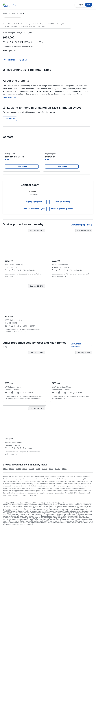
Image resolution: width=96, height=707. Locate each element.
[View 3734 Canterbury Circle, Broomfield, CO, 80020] (71, 365)
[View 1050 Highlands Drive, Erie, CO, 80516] (24, 298)
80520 (24, 468)
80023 (31, 468)
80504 (38, 468)
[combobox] (48, 193)
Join (88, 5)
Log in (80, 5)
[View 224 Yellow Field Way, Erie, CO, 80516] (24, 243)
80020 (57, 468)
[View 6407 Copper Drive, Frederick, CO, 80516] (71, 243)
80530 (18, 468)
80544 (51, 468)
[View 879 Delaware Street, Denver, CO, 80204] (24, 421)
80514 (5, 468)
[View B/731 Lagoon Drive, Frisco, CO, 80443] (24, 365)
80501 (44, 468)
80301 (64, 468)
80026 (11, 468)
